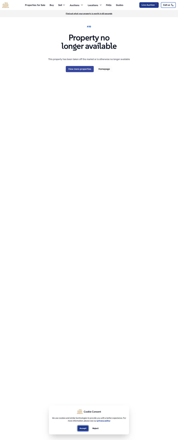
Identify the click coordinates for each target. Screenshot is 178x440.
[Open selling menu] (64, 5)
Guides (119, 5)
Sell (60, 5)
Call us (166, 5)
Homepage (104, 69)
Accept (83, 428)
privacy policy (103, 421)
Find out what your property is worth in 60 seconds (89, 13)
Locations (93, 5)
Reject (95, 428)
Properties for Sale (35, 5)
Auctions (74, 5)
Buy (52, 5)
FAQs (109, 5)
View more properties (79, 69)
